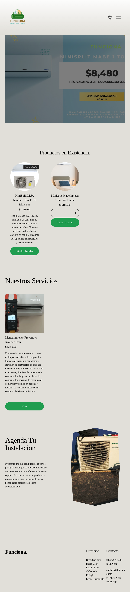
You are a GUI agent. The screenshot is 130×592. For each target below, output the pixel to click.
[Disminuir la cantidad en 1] (54, 213)
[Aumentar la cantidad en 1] (75, 213)
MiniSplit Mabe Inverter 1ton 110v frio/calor (24, 200)
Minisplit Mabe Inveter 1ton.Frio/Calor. (65, 198)
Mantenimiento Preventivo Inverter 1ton (21, 340)
